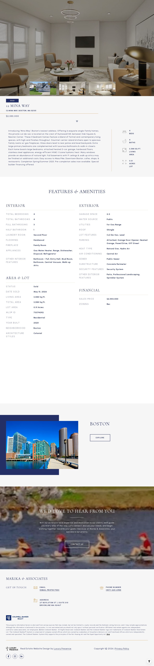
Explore (100, 438)
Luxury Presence (62, 648)
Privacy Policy (122, 648)
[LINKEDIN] (21, 656)
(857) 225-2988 (113, 590)
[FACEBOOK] (8, 656)
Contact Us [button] (77, 544)
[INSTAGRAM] (15, 656)
